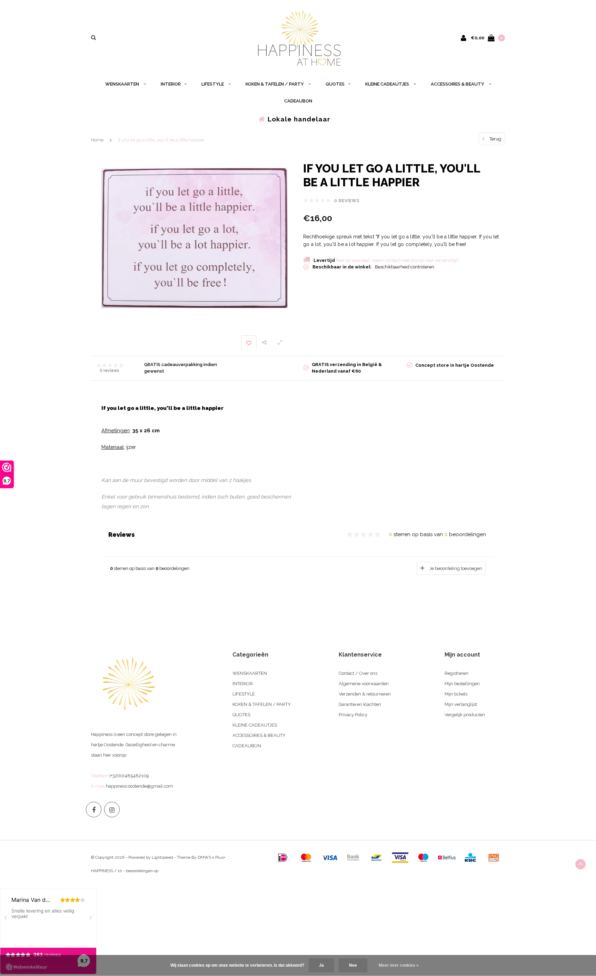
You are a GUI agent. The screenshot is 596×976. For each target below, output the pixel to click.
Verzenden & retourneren (365, 694)
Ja (321, 965)
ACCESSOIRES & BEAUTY (458, 84)
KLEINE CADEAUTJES (387, 84)
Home (97, 139)
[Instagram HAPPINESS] (112, 809)
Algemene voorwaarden (364, 683)
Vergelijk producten (465, 714)
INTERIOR (171, 84)
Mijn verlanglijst (461, 704)
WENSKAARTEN (122, 84)
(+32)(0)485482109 (129, 775)
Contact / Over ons (358, 673)
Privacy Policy (353, 714)
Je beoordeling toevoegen (455, 568)
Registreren (456, 673)
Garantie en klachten (360, 704)
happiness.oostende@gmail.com (139, 786)
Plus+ (220, 857)
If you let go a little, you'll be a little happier (161, 139)
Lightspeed (162, 857)
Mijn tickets (456, 694)
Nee (353, 965)
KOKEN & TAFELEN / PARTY (275, 84)
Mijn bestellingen (462, 683)
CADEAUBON (298, 100)
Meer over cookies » (399, 965)
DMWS (204, 857)
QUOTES (335, 84)
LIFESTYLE (213, 84)
